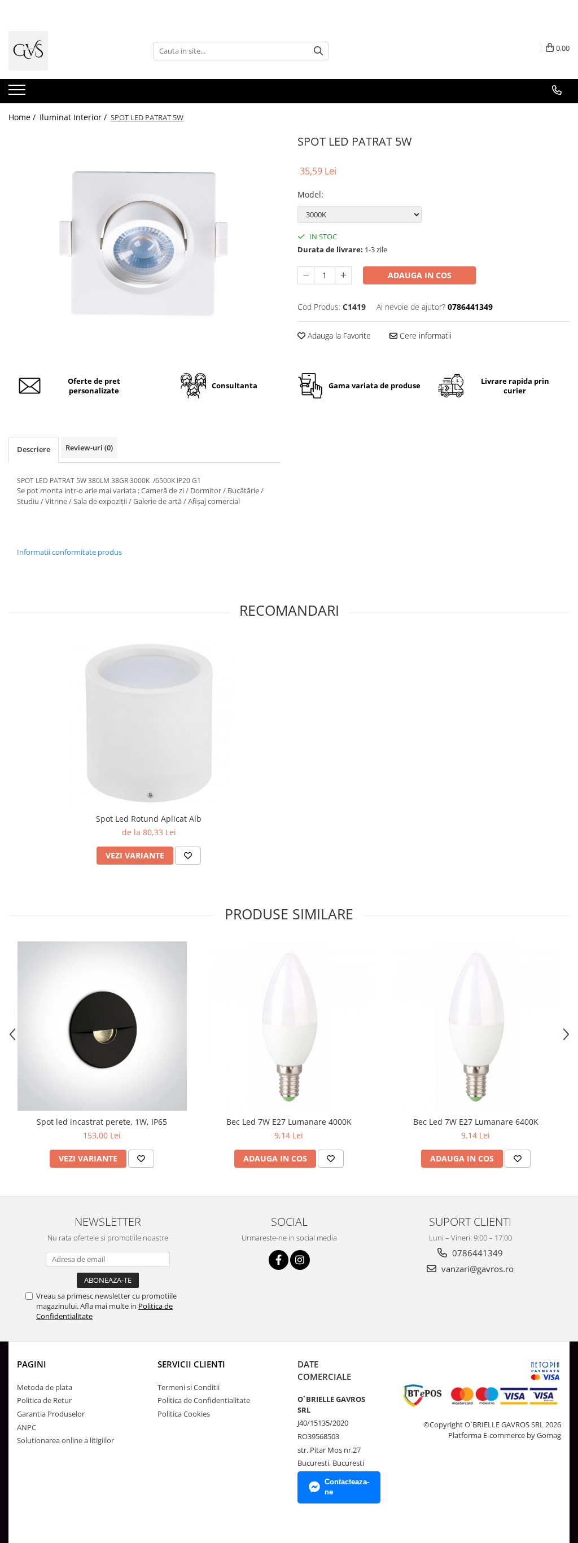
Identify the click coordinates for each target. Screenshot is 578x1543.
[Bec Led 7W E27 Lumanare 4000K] (289, 1026)
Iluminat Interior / (74, 117)
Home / (23, 117)
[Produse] (18, 93)
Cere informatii (424, 335)
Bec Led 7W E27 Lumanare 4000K (289, 1121)
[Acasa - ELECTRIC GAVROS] (64, 51)
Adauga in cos (420, 275)
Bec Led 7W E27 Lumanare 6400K (475, 1121)
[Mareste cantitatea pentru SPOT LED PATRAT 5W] (343, 275)
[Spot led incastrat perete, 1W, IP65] (102, 1026)
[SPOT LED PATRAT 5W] (144, 244)
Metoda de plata (44, 1387)
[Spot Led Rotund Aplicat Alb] (149, 723)
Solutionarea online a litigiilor (65, 1440)
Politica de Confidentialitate (203, 1400)
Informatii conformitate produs (69, 552)
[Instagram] (300, 1260)
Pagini (31, 1364)
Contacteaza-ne (347, 1487)
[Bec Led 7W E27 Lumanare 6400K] (476, 1026)
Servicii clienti (191, 1364)
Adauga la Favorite (338, 335)
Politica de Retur (44, 1400)
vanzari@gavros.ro (476, 1268)
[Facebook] (278, 1260)
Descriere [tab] (33, 449)
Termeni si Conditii (188, 1387)
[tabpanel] (144, 244)
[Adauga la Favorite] (188, 856)
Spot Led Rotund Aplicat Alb (149, 818)
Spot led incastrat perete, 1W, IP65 (102, 1121)
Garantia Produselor (51, 1414)
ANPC (26, 1427)
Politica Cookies (183, 1414)
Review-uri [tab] (89, 447)
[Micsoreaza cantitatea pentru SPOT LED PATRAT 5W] (305, 275)
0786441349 (476, 1253)
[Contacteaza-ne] (557, 90)
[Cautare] (318, 51)
